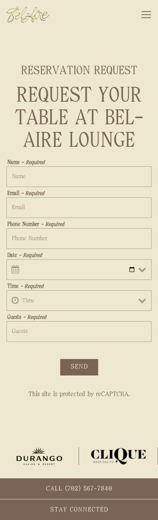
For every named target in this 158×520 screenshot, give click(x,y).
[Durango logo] (39, 456)
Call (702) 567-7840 (79, 488)
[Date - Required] (79, 269)
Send (79, 366)
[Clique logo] (118, 456)
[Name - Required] (79, 176)
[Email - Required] (79, 207)
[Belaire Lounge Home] (33, 14)
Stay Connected (79, 509)
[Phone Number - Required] (79, 238)
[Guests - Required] (79, 331)
